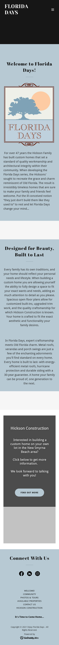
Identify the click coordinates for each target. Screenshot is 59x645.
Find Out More (30, 492)
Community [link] (29, 594)
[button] (53, 9)
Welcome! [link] (29, 591)
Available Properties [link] (29, 601)
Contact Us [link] (29, 604)
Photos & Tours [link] (29, 597)
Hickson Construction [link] (29, 608)
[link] (22, 13)
